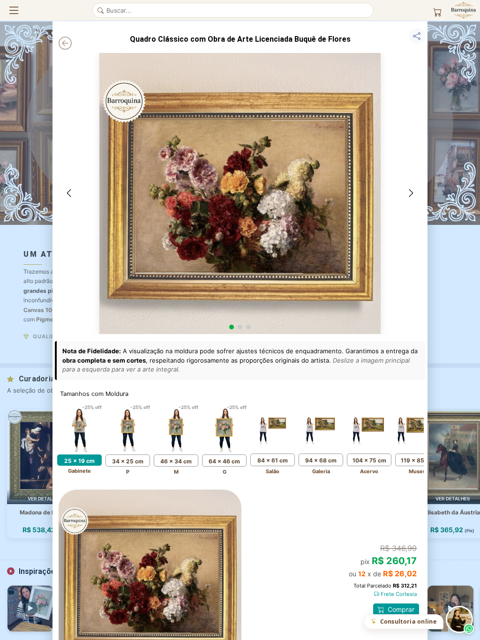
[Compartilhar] (417, 36)
